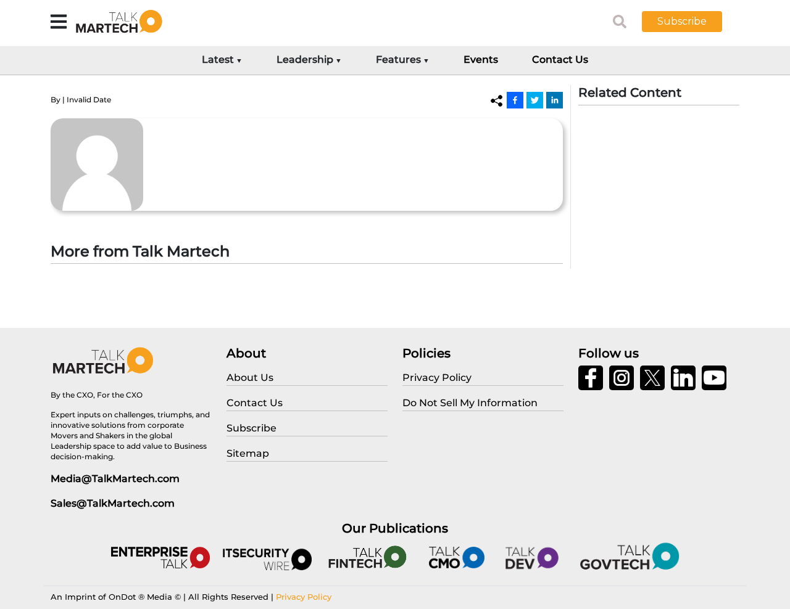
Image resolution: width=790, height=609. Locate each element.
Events (481, 59)
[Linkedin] (554, 100)
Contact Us (560, 59)
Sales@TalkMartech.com (113, 503)
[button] (691, 21)
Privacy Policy (303, 597)
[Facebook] (515, 100)
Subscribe (682, 21)
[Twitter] (534, 100)
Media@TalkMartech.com (115, 478)
